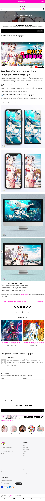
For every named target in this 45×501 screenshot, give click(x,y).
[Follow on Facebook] (20, 6)
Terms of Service (26, 473)
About (24, 455)
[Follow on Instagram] (22, 6)
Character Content (5, 469)
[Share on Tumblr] (24, 307)
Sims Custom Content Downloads (8, 464)
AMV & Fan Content (8, 301)
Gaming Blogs (26, 449)
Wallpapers (3, 467)
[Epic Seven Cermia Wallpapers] (17, 312)
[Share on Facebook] (15, 307)
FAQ (24, 453)
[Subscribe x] (43, 411)
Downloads (25, 451)
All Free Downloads (4, 471)
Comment (3, 384)
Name (2, 378)
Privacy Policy (25, 471)
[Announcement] (22, 1)
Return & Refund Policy (27, 467)
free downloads (24, 294)
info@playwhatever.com (23, 3)
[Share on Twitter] (18, 307)
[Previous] (2, 330)
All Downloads (3, 462)
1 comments (16, 38)
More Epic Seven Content (7, 420)
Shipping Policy (26, 469)
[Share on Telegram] (27, 307)
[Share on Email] (30, 307)
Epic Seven (16, 301)
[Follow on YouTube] (24, 6)
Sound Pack (3, 465)
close (2, 1)
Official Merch (26, 447)
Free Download (22, 301)
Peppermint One (9, 496)
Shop (24, 445)
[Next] (43, 330)
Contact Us (25, 464)
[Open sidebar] (1, 251)
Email (25, 378)
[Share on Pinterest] (21, 307)
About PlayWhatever (27, 462)
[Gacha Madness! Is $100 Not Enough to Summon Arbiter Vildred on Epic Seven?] (28, 312)
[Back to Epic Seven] (22, 312)
